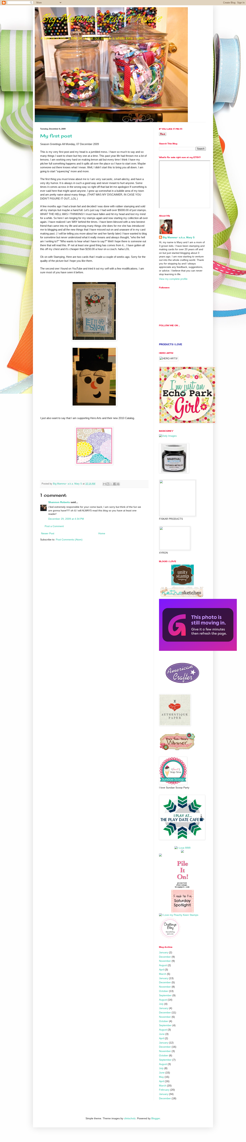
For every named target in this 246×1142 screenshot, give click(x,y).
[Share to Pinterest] (118, 484)
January (163, 952)
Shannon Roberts (59, 502)
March (162, 973)
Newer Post (47, 533)
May (161, 1076)
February (164, 1089)
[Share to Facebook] (115, 484)
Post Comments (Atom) (69, 539)
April (161, 969)
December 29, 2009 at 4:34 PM (66, 518)
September (165, 995)
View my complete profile (173, 278)
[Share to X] (111, 484)
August (163, 965)
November (165, 960)
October (163, 991)
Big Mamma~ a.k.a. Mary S (178, 237)
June (162, 1034)
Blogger (155, 1118)
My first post (56, 136)
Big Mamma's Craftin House (100, 19)
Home (101, 533)
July (161, 1003)
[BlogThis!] (108, 484)
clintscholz (130, 1118)
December (165, 956)
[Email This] (104, 484)
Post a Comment (54, 526)
